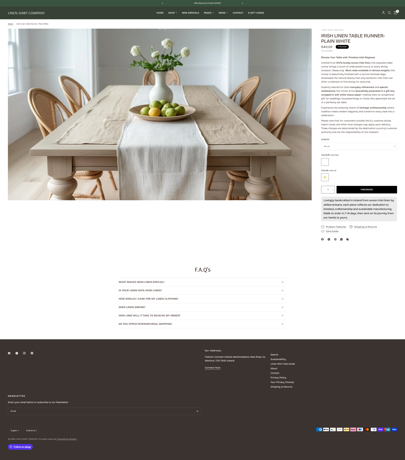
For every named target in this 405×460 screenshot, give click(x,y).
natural (325, 177)
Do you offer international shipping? (145, 323)
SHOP (171, 12)
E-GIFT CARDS (256, 12)
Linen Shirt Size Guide (283, 363)
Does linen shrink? (132, 307)
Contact (275, 373)
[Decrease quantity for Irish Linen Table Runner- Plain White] (323, 189)
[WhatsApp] (342, 239)
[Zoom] (305, 35)
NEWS (222, 12)
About (274, 368)
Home (10, 24)
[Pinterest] (336, 239)
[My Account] (383, 12)
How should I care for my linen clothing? (148, 298)
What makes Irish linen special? (142, 281)
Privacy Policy (278, 377)
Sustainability (278, 359)
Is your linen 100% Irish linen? (140, 290)
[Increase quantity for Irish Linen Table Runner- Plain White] (332, 189)
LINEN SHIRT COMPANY (26, 13)
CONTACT (238, 12)
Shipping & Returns (281, 386)
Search (274, 354)
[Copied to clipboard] (348, 239)
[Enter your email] (197, 411)
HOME (160, 12)
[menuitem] (160, 12)
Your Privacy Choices (282, 382)
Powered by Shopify (67, 439)
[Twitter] (19, 353)
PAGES (208, 12)
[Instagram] (26, 353)
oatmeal (325, 162)
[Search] (389, 12)
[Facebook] (323, 239)
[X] (329, 239)
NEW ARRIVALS (190, 12)
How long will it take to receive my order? (149, 315)
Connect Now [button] (212, 367)
